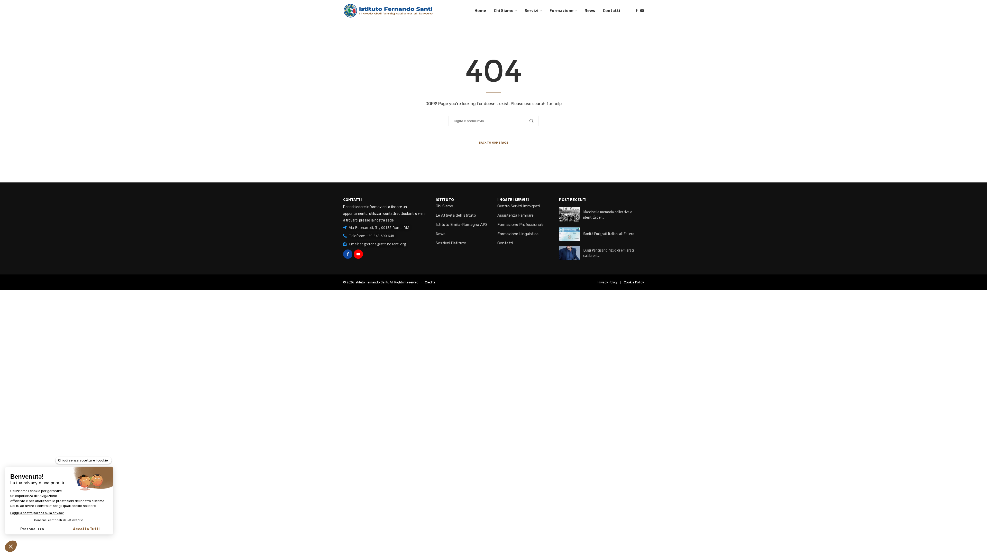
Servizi (531, 10)
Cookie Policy (634, 282)
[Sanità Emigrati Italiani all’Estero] (569, 234)
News (589, 10)
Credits (430, 282)
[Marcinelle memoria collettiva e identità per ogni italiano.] (569, 214)
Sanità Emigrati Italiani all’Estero (608, 233)
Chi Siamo (504, 10)
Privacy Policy (607, 282)
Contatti (611, 10)
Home (480, 10)
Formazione (561, 10)
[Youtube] (642, 10)
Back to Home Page (493, 142)
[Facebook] (637, 10)
